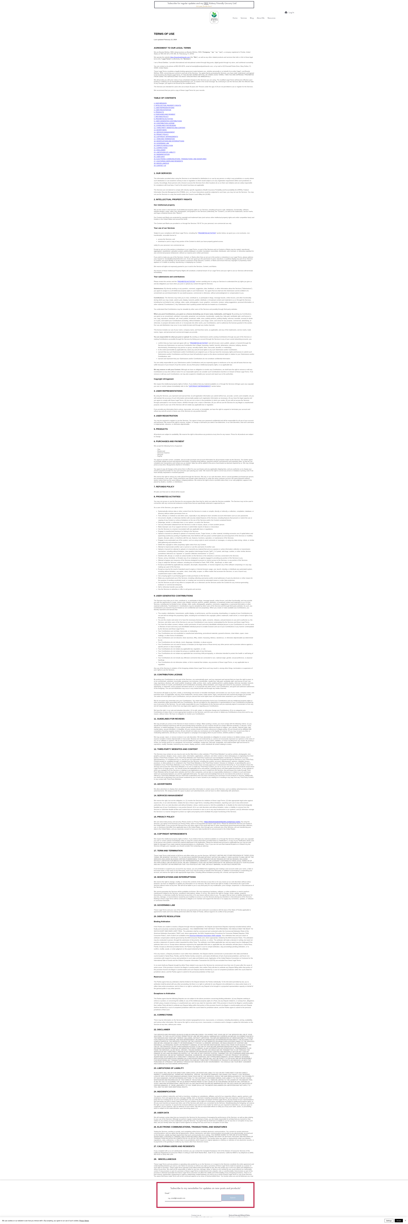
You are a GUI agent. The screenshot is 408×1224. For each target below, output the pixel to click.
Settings (389, 1221)
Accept (399, 1221)
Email (167, 1193)
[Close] (405, 1220)
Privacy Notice (84, 1221)
